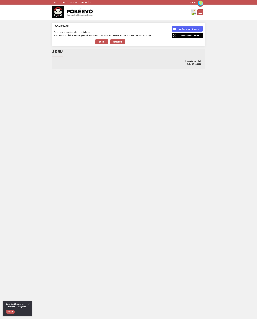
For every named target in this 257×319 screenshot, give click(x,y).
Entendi (10, 312)
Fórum (64, 2)
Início (56, 2)
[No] (29, 304)
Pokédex (74, 2)
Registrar (117, 42)
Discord (86, 2)
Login (101, 42)
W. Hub (193, 2)
